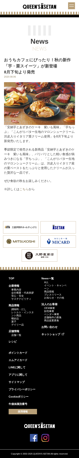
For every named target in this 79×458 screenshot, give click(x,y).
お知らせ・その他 (54, 297)
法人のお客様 (49, 304)
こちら (24, 189)
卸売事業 (49, 311)
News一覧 (47, 278)
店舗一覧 (16, 335)
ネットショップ (50, 334)
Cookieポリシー (19, 396)
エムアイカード (18, 360)
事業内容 (16, 289)
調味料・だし (18, 309)
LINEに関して (17, 367)
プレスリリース (53, 294)
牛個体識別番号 (18, 403)
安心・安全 (17, 295)
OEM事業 (49, 308)
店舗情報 (14, 331)
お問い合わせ (49, 326)
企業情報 (14, 285)
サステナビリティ (21, 298)
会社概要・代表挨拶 (22, 292)
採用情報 (23, 411)
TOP (11, 278)
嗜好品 (15, 318)
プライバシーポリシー (22, 389)
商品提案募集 (51, 320)
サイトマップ (17, 381)
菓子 (13, 321)
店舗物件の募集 (53, 317)
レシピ (13, 341)
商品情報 (14, 305)
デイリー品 (17, 324)
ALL (46, 282)
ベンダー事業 (51, 314)
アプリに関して (18, 374)
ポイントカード (18, 352)
